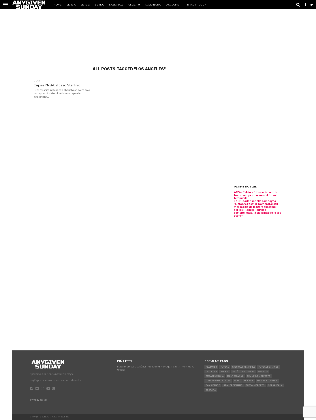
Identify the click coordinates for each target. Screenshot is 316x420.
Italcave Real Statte (218, 381)
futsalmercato (255, 385)
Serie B (85, 4)
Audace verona (215, 376)
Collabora (153, 4)
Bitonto (263, 371)
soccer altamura (267, 381)
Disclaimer (173, 4)
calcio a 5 (211, 371)
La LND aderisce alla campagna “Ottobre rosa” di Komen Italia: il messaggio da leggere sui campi (256, 203)
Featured (211, 367)
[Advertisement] (158, 32)
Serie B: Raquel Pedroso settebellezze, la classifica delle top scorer (257, 212)
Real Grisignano (233, 385)
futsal (225, 367)
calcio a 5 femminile (243, 367)
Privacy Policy (196, 4)
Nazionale (116, 4)
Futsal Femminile (268, 367)
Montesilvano (235, 376)
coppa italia (275, 385)
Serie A (71, 4)
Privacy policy (38, 399)
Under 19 (134, 4)
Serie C (99, 4)
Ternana (211, 390)
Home (57, 4)
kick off (248, 381)
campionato (213, 385)
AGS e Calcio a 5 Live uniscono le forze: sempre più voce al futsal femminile (255, 195)
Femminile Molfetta (258, 376)
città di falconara (243, 371)
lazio (237, 381)
